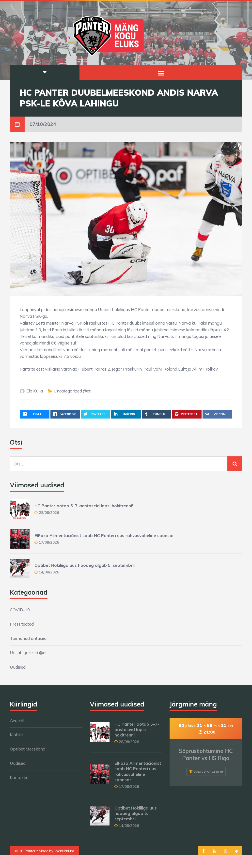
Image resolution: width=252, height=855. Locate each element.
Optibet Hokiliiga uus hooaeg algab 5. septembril (84, 565)
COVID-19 (20, 609)
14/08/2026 (49, 572)
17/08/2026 (49, 542)
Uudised (18, 667)
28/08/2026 (49, 512)
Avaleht (17, 720)
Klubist (16, 735)
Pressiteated (22, 624)
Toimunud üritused (28, 638)
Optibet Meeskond (27, 749)
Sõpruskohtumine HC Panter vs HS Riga (206, 755)
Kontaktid (19, 777)
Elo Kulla (34, 390)
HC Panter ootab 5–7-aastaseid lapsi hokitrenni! (83, 505)
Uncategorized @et (72, 390)
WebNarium (64, 851)
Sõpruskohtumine (208, 771)
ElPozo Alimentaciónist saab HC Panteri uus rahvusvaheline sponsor (104, 535)
